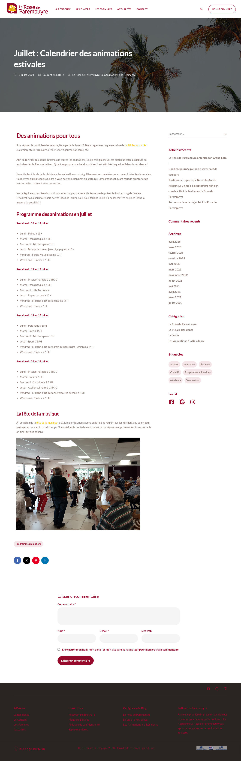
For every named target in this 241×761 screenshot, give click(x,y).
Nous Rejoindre (222, 9)
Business (205, 364)
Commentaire (67, 604)
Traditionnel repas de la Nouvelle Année (192, 180)
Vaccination (192, 380)
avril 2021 (174, 291)
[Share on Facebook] (17, 560)
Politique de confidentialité (84, 724)
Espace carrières (78, 729)
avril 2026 (174, 241)
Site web (146, 631)
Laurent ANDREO (53, 74)
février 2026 (175, 252)
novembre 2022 (178, 274)
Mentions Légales (78, 719)
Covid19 (174, 372)
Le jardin (173, 335)
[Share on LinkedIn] (45, 560)
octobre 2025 (176, 258)
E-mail (104, 631)
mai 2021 (174, 286)
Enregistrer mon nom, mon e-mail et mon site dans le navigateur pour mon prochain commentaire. (120, 649)
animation (189, 364)
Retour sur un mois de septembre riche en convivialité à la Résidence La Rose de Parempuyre (193, 191)
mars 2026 (174, 247)
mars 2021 (174, 297)
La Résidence (63, 9)
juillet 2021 (175, 280)
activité (174, 364)
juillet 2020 (175, 302)
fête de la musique (46, 422)
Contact (142, 9)
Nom (61, 631)
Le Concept (83, 9)
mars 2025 (174, 269)
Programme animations (28, 543)
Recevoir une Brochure (81, 714)
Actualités (124, 9)
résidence (175, 380)
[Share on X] (26, 560)
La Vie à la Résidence (180, 329)
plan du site (148, 748)
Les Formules (103, 9)
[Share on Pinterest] (36, 560)
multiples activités (135, 145)
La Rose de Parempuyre (86, 74)
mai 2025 (174, 263)
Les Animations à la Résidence (118, 74)
